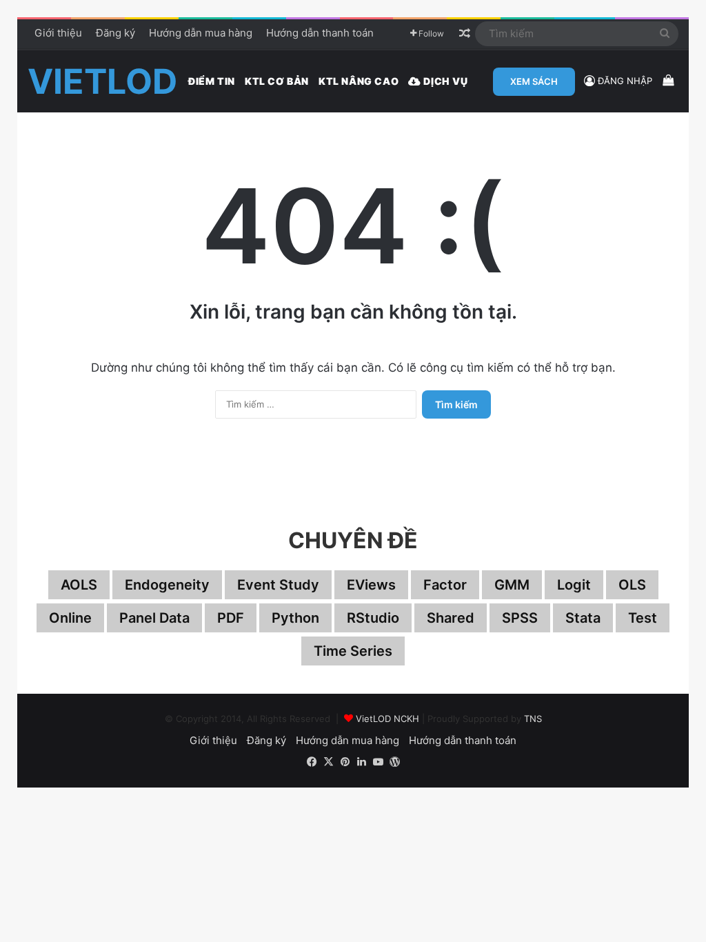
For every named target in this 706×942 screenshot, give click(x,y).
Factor (445, 585)
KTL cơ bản (277, 81)
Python (295, 618)
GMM (512, 585)
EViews (371, 585)
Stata (583, 618)
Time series (353, 651)
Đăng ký (115, 32)
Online (70, 618)
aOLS (79, 585)
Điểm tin (211, 81)
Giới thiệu (58, 32)
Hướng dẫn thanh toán (320, 32)
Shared (450, 618)
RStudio (373, 618)
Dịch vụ (444, 81)
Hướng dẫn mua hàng (200, 32)
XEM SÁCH (534, 81)
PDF (230, 618)
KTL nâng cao (359, 81)
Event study (278, 585)
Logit (574, 585)
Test (642, 618)
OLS (632, 585)
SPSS (520, 618)
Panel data (154, 618)
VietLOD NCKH (387, 718)
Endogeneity (167, 585)
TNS (533, 718)
